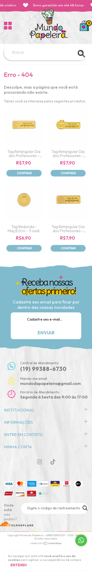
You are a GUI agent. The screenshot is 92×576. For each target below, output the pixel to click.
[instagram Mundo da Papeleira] (39, 462)
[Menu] (8, 25)
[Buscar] (81, 53)
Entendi (18, 565)
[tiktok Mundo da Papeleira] (52, 462)
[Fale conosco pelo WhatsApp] (81, 540)
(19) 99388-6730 (43, 368)
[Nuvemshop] (46, 544)
